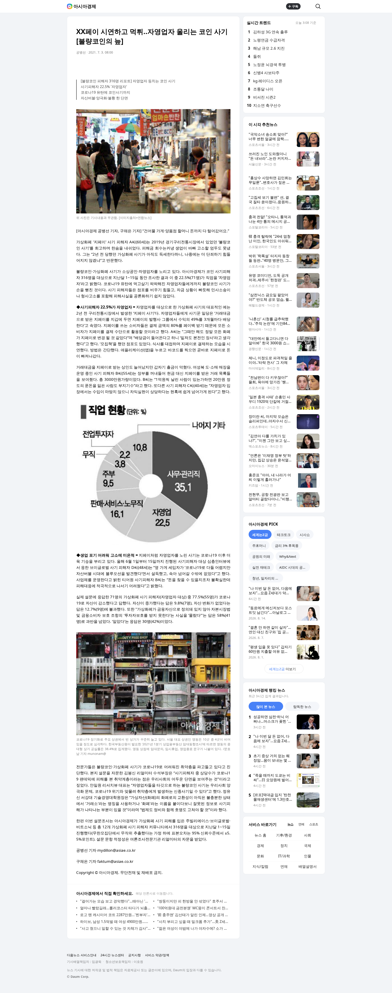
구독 (295, 6)
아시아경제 (85, 6)
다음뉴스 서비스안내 (81, 955)
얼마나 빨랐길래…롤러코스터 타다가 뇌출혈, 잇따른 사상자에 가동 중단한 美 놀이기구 (115, 907)
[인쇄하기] (225, 65)
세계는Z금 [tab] (260, 534)
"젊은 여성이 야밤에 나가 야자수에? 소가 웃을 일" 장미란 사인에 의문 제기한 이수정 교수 (192, 928)
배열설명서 (308, 866)
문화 (260, 856)
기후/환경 (284, 835)
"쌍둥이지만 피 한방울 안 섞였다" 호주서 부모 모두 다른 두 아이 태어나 (192, 901)
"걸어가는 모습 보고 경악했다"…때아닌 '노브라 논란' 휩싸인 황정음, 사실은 (115, 901)
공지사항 (134, 955)
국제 (307, 845)
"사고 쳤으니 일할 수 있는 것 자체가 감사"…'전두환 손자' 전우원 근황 (115, 928)
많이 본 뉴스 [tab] (265, 706)
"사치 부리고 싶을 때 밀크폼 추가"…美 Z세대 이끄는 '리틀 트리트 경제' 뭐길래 (192, 921)
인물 (307, 856)
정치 (284, 845)
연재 (284, 866)
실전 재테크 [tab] (261, 567)
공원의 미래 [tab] (261, 556)
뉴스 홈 (260, 835)
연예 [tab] (301, 824)
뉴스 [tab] (290, 824)
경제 (260, 845)
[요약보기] (189, 65)
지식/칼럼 (260, 866)
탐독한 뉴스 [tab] (302, 706)
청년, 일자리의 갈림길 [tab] (267, 578)
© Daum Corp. (78, 976)
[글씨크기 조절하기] (216, 65)
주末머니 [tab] (259, 545)
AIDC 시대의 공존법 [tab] (294, 567)
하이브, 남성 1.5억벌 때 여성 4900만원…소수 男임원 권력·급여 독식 (115, 921)
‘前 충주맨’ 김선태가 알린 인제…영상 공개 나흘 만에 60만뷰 (192, 914)
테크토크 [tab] (284, 534)
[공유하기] (308, 6)
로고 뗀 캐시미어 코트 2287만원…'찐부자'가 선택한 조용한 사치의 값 (115, 914)
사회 (307, 835)
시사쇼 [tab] (305, 534)
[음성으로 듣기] (198, 65)
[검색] (319, 6)
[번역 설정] (207, 65)
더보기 (282, 669)
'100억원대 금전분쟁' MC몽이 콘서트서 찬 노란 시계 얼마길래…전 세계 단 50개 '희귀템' (192, 907)
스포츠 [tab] (313, 824)
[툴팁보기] (319, 23)
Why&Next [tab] (287, 556)
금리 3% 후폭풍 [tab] (287, 545)
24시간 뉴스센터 (112, 955)
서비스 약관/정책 (157, 955)
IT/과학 (284, 856)
